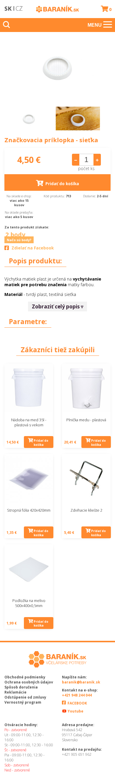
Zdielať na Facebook (33, 248)
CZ (19, 8)
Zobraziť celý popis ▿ (57, 306)
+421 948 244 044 (77, 695)
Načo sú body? (19, 240)
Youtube (75, 711)
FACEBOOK (77, 703)
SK (8, 8)
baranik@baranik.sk (81, 682)
